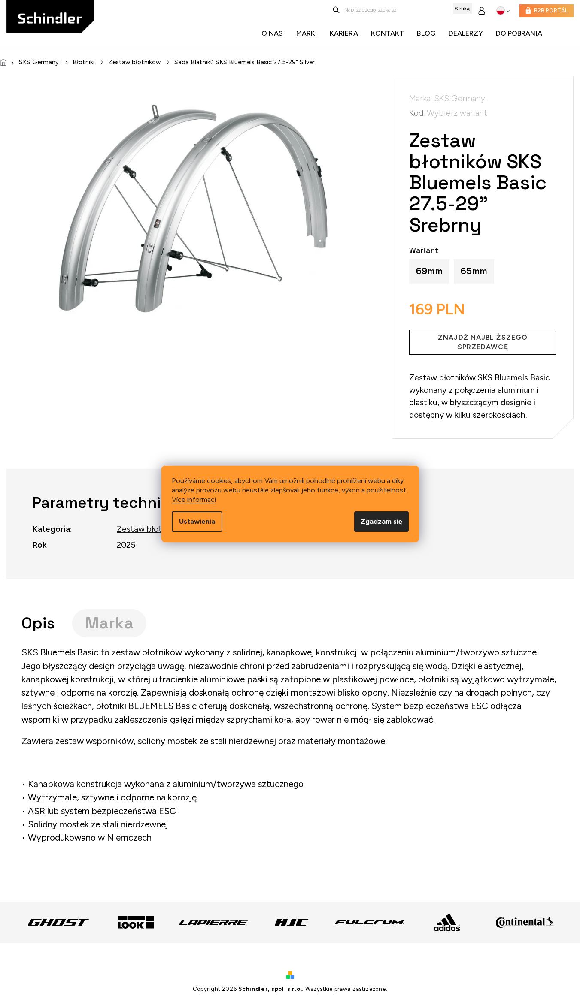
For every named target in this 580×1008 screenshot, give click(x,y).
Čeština (503, 10)
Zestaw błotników (150, 529)
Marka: (447, 98)
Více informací (194, 499)
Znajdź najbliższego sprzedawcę (483, 342)
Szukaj (463, 9)
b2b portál (551, 10)
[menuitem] (274, 33)
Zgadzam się (381, 521)
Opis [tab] (38, 623)
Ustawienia (197, 521)
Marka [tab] (109, 623)
